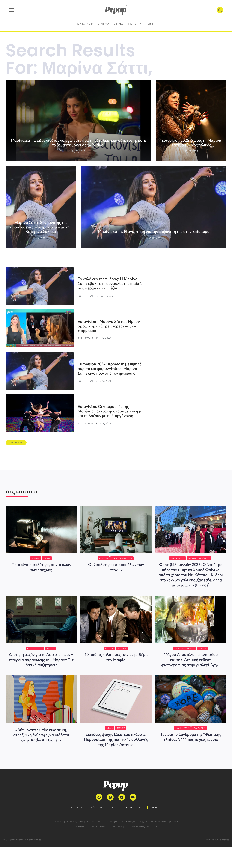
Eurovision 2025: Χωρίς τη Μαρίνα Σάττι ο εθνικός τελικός (191, 143)
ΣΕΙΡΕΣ (112, 807)
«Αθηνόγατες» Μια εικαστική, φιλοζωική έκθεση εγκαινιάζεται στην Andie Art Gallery (41, 735)
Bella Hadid (177, 558)
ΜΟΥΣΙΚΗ (96, 807)
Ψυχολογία (199, 728)
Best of (109, 648)
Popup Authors (98, 826)
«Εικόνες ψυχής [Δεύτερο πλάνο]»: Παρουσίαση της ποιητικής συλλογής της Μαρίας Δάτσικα (116, 739)
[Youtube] (133, 797)
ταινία (47, 558)
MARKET (156, 807)
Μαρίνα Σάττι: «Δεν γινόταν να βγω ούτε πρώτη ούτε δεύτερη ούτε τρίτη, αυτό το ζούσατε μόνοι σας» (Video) (78, 143)
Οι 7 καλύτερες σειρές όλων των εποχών (116, 567)
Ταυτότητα (79, 826)
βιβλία (109, 728)
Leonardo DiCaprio (199, 558)
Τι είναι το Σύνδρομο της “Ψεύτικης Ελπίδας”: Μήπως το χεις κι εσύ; (190, 737)
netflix (51, 648)
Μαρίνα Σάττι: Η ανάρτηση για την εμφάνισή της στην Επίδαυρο (153, 231)
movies (122, 648)
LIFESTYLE (77, 807)
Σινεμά (36, 558)
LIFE (141, 807)
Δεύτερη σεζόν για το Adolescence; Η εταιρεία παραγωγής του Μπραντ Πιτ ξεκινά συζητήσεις (41, 659)
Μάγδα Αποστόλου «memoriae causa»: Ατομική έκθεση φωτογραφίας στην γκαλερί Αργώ (190, 659)
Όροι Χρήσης (117, 826)
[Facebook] (99, 797)
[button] (16, 442)
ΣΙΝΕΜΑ (128, 807)
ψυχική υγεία (182, 728)
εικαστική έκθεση (184, 648)
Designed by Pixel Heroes (217, 839)
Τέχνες (202, 648)
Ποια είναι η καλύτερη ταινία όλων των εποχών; (41, 567)
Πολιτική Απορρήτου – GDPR (144, 826)
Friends (103, 558)
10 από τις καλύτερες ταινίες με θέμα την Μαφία (116, 657)
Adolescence (35, 648)
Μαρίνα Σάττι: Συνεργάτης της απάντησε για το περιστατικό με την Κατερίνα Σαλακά (40, 227)
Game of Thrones (122, 558)
